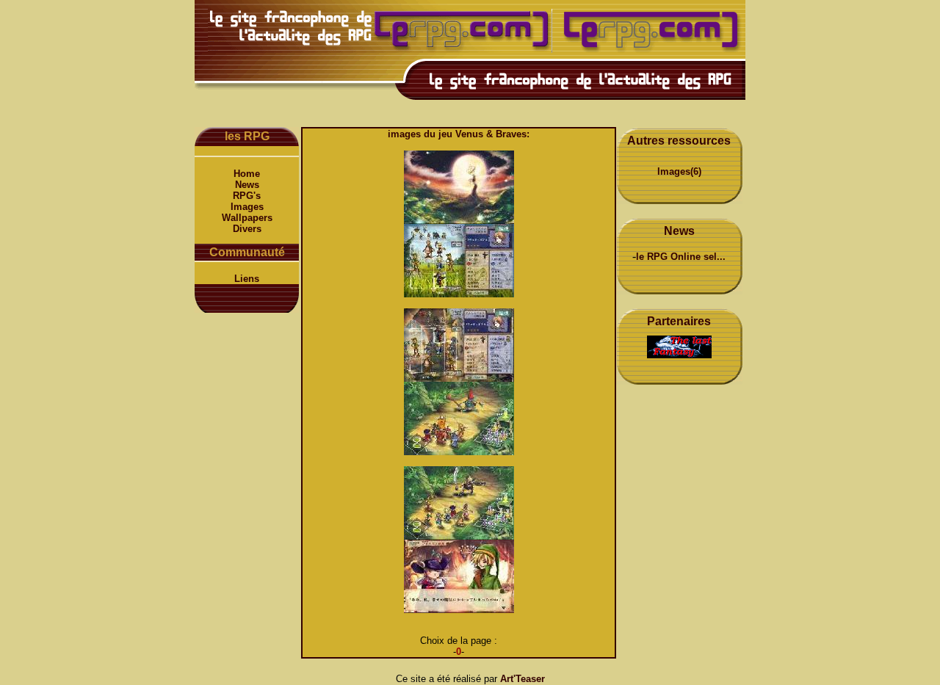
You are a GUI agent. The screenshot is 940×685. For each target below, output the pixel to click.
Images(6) (679, 171)
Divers (247, 228)
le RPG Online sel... (681, 256)
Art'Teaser (522, 678)
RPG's (247, 195)
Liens (246, 278)
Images (247, 206)
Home (247, 173)
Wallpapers (247, 217)
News (247, 184)
